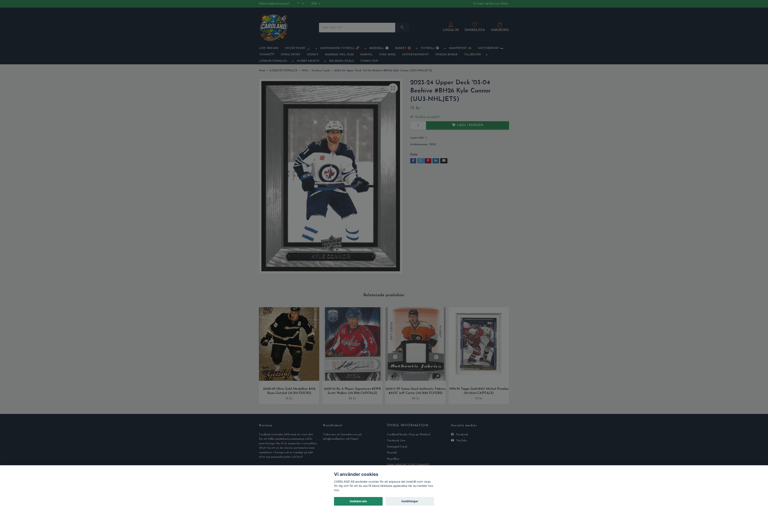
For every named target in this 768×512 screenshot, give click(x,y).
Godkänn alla (358, 501)
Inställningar (409, 501)
